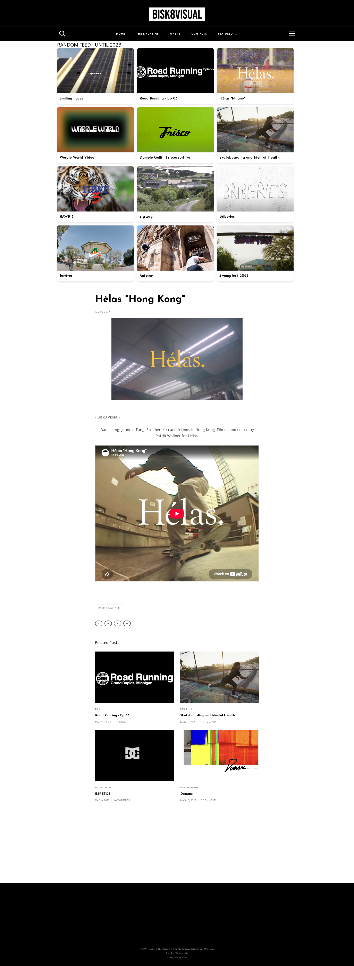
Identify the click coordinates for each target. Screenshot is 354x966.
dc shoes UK (103, 787)
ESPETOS (102, 794)
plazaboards (189, 787)
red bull (186, 709)
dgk (97, 709)
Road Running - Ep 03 (112, 715)
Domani (186, 794)
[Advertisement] (177, 844)
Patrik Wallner (109, 607)
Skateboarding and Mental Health (207, 715)
